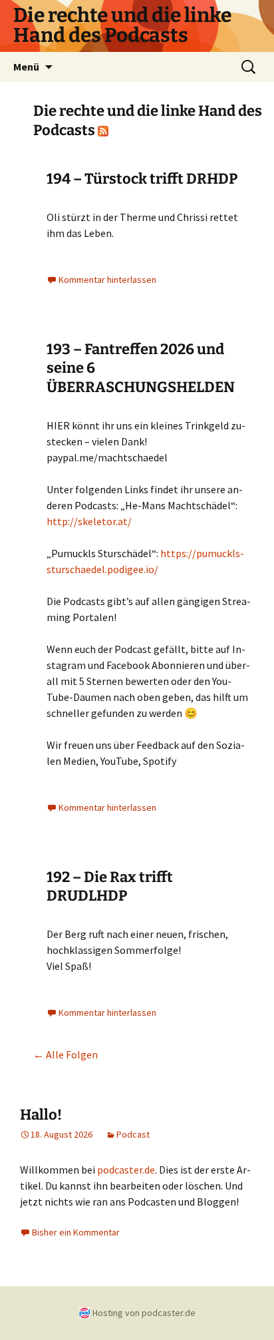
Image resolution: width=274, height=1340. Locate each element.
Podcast (133, 1134)
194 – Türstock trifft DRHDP (142, 179)
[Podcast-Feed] (103, 130)
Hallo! (41, 1115)
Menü (26, 66)
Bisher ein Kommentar (76, 1232)
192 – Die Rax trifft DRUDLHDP (110, 886)
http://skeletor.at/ (89, 521)
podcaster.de (126, 1169)
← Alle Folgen (65, 1054)
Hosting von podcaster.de (144, 1313)
